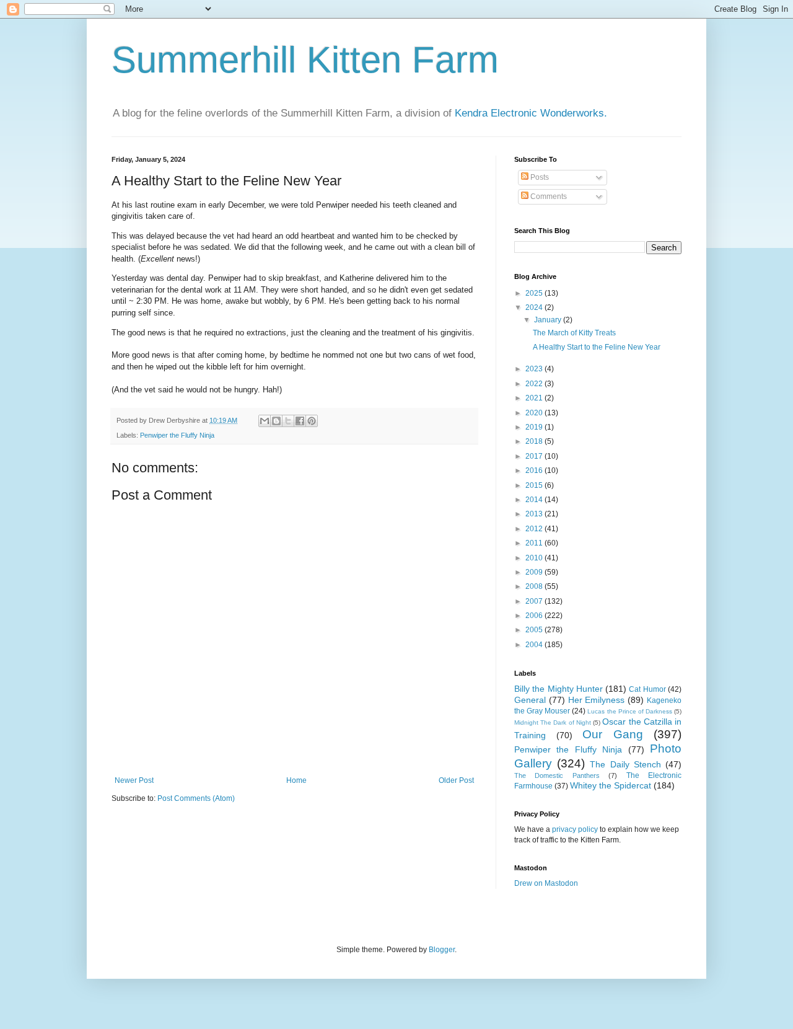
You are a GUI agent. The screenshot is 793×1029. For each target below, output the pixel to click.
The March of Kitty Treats (574, 333)
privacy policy (575, 829)
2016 (535, 470)
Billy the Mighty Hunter (558, 689)
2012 (535, 528)
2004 (535, 644)
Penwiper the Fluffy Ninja (177, 435)
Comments (547, 196)
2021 (535, 398)
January (548, 320)
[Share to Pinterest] (311, 421)
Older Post (456, 780)
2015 (535, 485)
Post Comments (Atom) (196, 798)
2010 (535, 558)
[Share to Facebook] (300, 421)
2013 (535, 514)
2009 (535, 572)
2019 (535, 427)
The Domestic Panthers (557, 775)
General (530, 700)
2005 (535, 629)
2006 (535, 615)
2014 (535, 499)
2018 (535, 441)
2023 (535, 368)
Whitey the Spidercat (610, 785)
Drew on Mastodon (546, 883)
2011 (535, 543)
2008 (535, 586)
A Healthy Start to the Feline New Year (596, 347)
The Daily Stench (625, 764)
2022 (535, 383)
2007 (535, 601)
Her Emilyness (596, 700)
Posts (538, 177)
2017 (535, 456)
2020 (535, 413)
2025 (535, 293)
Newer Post (134, 780)
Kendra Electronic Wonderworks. (531, 113)
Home (296, 780)
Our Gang (612, 734)
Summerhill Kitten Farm (305, 60)
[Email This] (264, 421)
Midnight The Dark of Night (552, 722)
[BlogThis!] (276, 421)
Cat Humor (647, 689)
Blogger (442, 949)
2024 (535, 307)
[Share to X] (288, 421)
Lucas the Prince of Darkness (629, 711)
